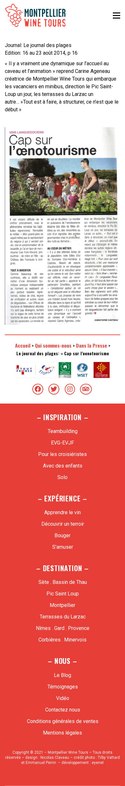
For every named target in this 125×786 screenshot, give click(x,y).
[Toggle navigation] (116, 15)
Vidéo (62, 698)
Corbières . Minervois (62, 640)
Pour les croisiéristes (62, 454)
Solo (62, 477)
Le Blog (62, 675)
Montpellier (62, 605)
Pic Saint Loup (62, 594)
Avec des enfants (62, 466)
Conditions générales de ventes (62, 721)
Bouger (62, 535)
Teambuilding (63, 431)
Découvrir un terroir (62, 524)
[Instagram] (69, 389)
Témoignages (62, 687)
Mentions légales (62, 733)
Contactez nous (62, 710)
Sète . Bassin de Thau (62, 582)
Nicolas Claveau (54, 757)
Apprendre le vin (62, 512)
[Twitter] (53, 389)
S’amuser (62, 547)
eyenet (98, 762)
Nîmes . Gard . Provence (62, 628)
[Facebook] (37, 389)
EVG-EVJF (62, 443)
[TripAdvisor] (85, 389)
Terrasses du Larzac (63, 617)
